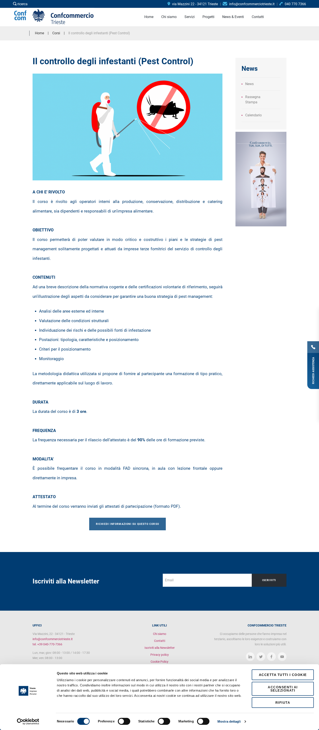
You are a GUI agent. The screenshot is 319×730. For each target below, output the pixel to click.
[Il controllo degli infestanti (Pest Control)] (127, 127)
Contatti (159, 641)
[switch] (124, 721)
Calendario (253, 115)
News (249, 84)
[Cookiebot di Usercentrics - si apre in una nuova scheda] (28, 721)
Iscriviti (269, 580)
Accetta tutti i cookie (283, 675)
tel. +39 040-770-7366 (47, 644)
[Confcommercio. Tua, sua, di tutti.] (260, 179)
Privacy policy (159, 654)
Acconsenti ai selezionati (283, 688)
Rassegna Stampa (252, 99)
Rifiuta (282, 702)
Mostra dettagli (229, 721)
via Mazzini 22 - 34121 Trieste (194, 4)
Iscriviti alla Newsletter (160, 647)
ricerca (22, 4)
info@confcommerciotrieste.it (53, 639)
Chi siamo (159, 634)
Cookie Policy (159, 661)
